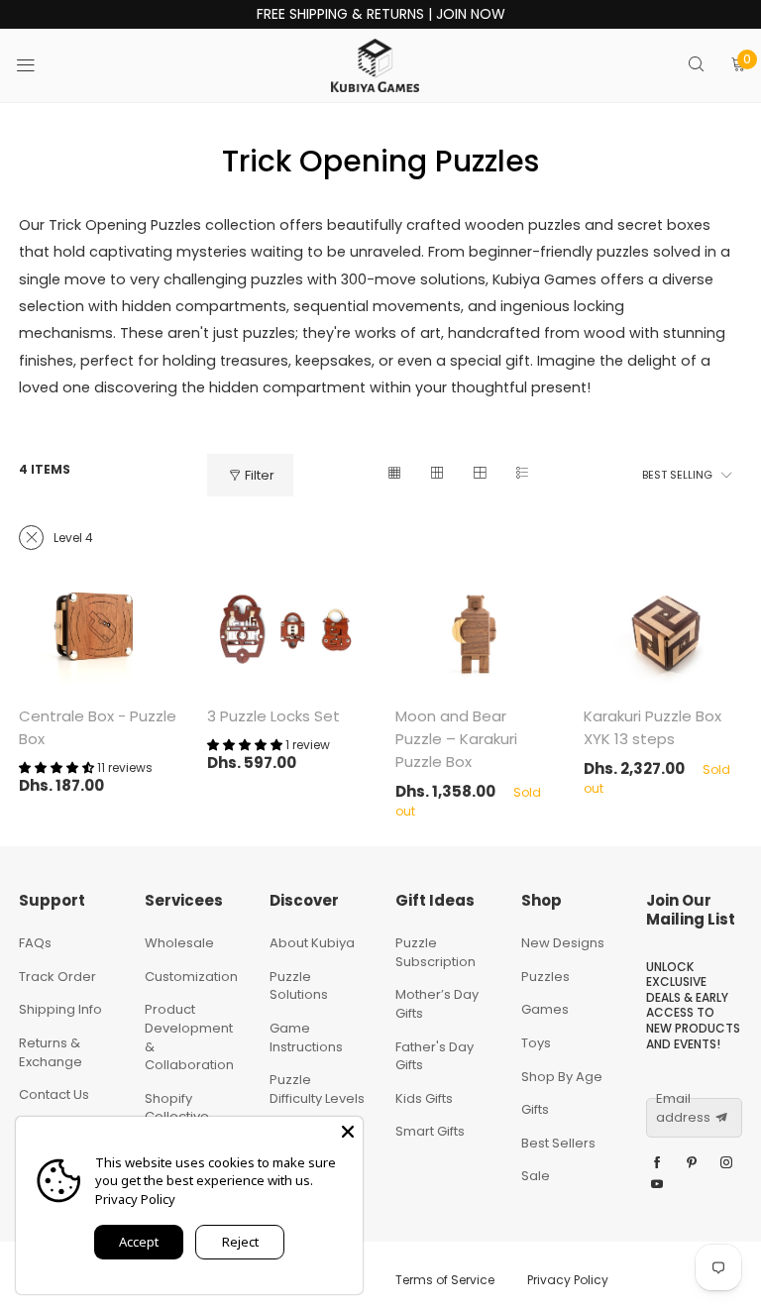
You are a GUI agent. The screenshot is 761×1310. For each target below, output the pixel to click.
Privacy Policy (567, 1279)
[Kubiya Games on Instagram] (726, 1163)
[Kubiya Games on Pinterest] (692, 1163)
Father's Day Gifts (434, 1056)
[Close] (348, 1132)
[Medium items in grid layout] (394, 475)
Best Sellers (558, 1143)
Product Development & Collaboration (189, 1037)
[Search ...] (696, 65)
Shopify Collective (177, 1108)
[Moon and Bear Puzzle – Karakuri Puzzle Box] (474, 632)
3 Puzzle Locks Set (273, 716)
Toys (536, 1043)
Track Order (57, 976)
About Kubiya (312, 942)
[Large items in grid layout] (436, 475)
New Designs (562, 942)
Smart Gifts (430, 1131)
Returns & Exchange (50, 1052)
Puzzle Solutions (299, 986)
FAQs (35, 942)
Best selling (677, 475)
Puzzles (545, 976)
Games (545, 1009)
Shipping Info (60, 1009)
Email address (683, 1108)
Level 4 (73, 537)
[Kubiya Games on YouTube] (657, 1185)
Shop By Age (561, 1076)
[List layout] (521, 475)
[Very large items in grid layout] (479, 475)
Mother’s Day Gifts (437, 1004)
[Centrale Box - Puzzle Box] (98, 632)
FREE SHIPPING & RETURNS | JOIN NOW (381, 14)
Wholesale (179, 942)
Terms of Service (444, 1279)
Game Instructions (306, 1037)
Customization (191, 976)
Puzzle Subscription (435, 952)
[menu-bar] (38, 65)
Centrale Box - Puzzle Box (97, 727)
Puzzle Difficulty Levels (317, 1089)
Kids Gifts (424, 1098)
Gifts (535, 1109)
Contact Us (54, 1094)
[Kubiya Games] (375, 65)
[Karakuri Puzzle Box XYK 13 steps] (663, 632)
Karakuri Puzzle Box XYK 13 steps (652, 727)
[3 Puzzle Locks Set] (286, 632)
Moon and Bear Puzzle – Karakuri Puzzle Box (456, 739)
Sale (535, 1175)
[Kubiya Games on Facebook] (657, 1163)
